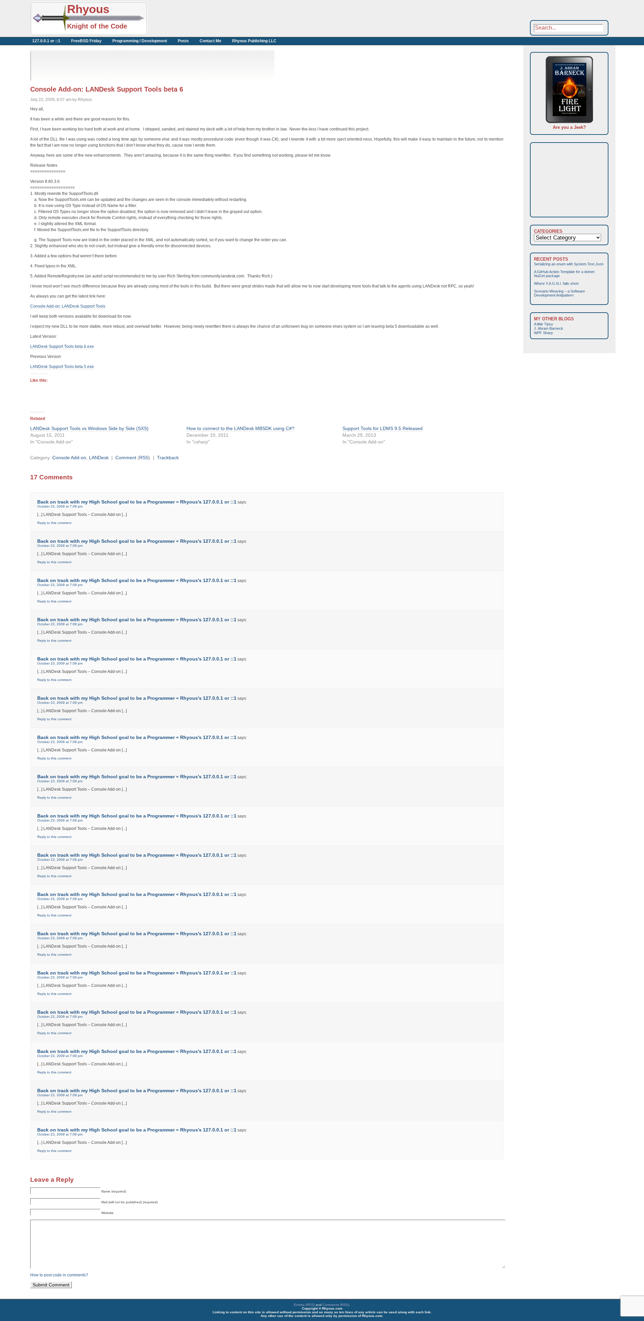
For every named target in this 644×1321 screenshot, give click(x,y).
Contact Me (210, 41)
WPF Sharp (543, 333)
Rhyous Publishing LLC (254, 41)
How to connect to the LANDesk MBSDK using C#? (240, 428)
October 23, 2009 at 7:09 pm (60, 506)
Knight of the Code (97, 26)
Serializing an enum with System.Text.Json (568, 264)
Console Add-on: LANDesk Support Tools (67, 306)
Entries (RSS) (304, 1305)
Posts (183, 41)
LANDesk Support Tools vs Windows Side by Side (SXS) (89, 428)
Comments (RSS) (336, 1305)
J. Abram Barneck (548, 328)
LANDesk (99, 457)
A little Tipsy (543, 324)
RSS (144, 457)
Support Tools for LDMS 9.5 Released (382, 428)
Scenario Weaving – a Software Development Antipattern (559, 293)
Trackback (168, 457)
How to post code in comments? (59, 1275)
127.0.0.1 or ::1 (46, 41)
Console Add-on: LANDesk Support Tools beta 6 (106, 89)
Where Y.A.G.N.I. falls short (556, 283)
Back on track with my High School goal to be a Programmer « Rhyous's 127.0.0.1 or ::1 (136, 502)
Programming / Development (139, 41)
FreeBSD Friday (86, 41)
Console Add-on (69, 457)
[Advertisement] (221, 18)
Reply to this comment (54, 523)
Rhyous (88, 8)
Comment (125, 457)
